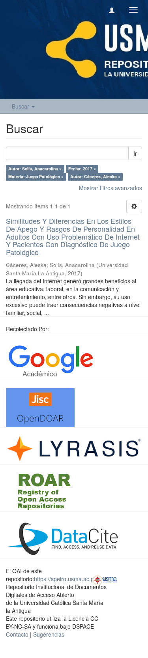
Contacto (17, 634)
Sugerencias (48, 634)
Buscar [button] (21, 106)
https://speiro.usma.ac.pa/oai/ (71, 579)
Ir (135, 153)
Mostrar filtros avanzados (110, 188)
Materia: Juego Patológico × (36, 176)
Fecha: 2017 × (82, 169)
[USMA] (104, 579)
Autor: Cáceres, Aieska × (95, 176)
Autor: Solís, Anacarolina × (35, 169)
